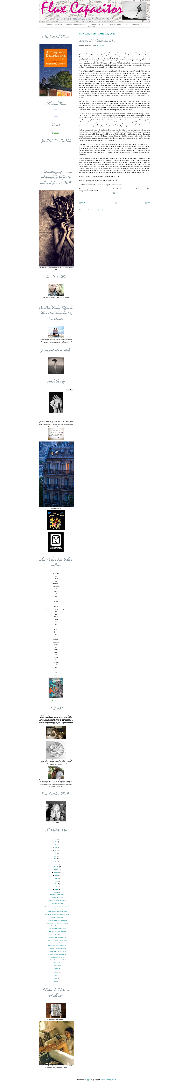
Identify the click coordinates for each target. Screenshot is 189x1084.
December (56, 864)
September (56, 872)
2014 (55, 853)
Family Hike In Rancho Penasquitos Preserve (57, 931)
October (56, 869)
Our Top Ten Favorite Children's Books (57, 940)
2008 (55, 981)
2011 (55, 861)
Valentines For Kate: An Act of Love (57, 960)
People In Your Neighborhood (77, 24)
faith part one (100, 45)
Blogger (87, 1080)
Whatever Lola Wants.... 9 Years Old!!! (57, 945)
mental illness (115, 24)
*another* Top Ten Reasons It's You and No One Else (57, 914)
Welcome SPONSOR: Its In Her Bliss (57, 951)
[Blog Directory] (56, 700)
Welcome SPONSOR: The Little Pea (57, 900)
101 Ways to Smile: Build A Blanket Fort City (57, 923)
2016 (55, 847)
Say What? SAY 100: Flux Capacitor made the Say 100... (57, 906)
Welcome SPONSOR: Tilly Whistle (57, 928)
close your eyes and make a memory (57, 954)
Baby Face (57, 934)
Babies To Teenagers (55, 24)
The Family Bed (57, 962)
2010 (55, 975)
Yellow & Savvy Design (108, 1080)
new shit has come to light (57, 909)
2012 (55, 859)
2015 (55, 850)
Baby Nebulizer (57, 943)
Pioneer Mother (57, 965)
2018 (56, 842)
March (56, 889)
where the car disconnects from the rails (57, 926)
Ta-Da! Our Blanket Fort (57, 917)
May (56, 884)
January (56, 972)
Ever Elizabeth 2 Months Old (57, 957)
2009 (55, 978)
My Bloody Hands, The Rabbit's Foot (57, 937)
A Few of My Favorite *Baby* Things (57, 948)
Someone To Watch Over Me (97, 40)
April (56, 886)
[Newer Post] (82, 202)
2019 (56, 839)
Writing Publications (99, 24)
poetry (126, 24)
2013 (55, 856)
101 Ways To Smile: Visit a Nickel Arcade (57, 920)
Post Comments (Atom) (95, 210)
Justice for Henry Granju (57, 897)
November (56, 867)
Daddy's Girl (57, 968)
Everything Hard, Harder (57, 903)
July (56, 878)
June (56, 881)
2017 (55, 844)
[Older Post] (147, 202)
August (56, 875)
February (56, 892)
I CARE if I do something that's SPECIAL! (57, 911)
